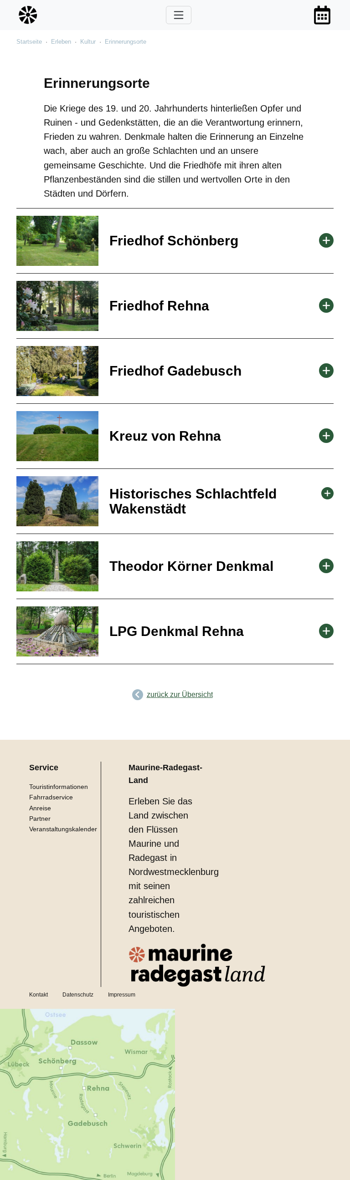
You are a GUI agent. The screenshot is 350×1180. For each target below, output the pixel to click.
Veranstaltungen (322, 15)
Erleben (61, 41)
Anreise (40, 808)
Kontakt (38, 995)
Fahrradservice (51, 797)
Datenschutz (77, 995)
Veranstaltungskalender (63, 829)
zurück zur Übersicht (180, 694)
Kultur (88, 41)
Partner (40, 818)
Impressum (121, 995)
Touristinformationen (58, 786)
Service (43, 767)
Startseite (29, 41)
